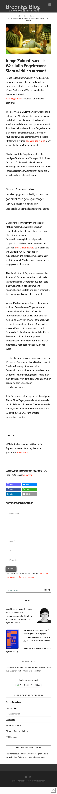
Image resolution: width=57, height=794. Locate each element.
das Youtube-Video (35, 140)
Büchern (44, 648)
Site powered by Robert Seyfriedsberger (28, 781)
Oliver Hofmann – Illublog (17, 731)
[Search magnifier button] (49, 590)
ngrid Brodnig (12, 609)
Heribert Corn (12, 708)
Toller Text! (22, 452)
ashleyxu (27, 474)
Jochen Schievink (13, 714)
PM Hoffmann (12, 737)
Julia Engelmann (14, 98)
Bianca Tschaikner (13, 702)
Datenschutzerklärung (29, 754)
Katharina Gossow (13, 725)
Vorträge (9, 619)
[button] (49, 4)
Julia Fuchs (10, 719)
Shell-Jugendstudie (24, 247)
